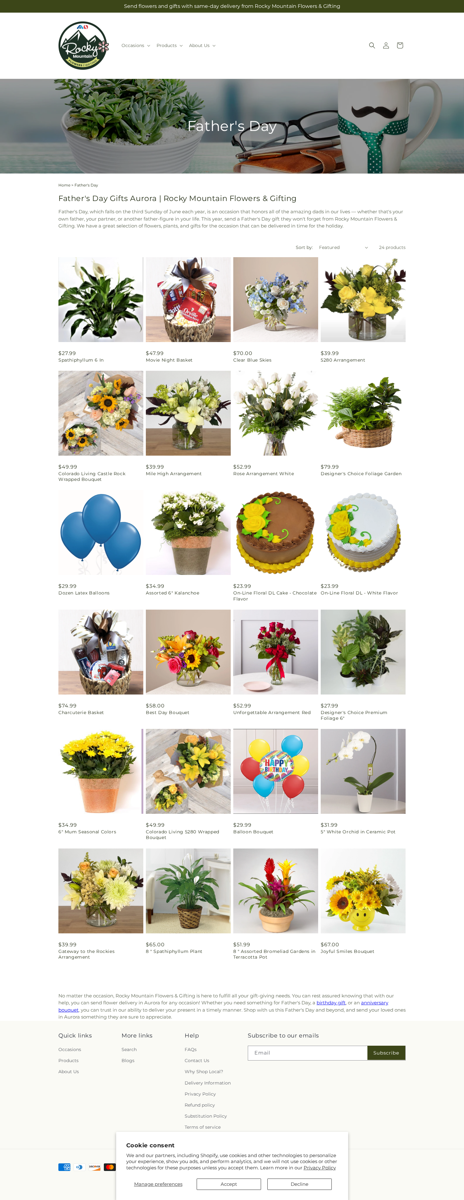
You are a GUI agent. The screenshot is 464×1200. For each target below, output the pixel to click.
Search (129, 1050)
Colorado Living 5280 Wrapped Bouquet (182, 834)
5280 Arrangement (343, 360)
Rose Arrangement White (263, 473)
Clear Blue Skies (252, 360)
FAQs (191, 1050)
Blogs (128, 1061)
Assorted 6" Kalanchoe (172, 593)
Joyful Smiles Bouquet (348, 951)
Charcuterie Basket (81, 712)
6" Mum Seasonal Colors (87, 832)
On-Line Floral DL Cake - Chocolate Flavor (275, 595)
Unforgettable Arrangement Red (272, 712)
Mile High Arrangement (174, 473)
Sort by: (304, 247)
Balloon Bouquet (253, 832)
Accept (229, 1184)
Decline (299, 1184)
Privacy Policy (320, 1168)
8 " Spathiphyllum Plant (174, 951)
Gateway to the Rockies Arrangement (86, 954)
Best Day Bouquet (168, 712)
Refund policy (200, 1105)
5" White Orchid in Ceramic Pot (358, 832)
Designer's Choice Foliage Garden (361, 473)
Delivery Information (208, 1083)
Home (64, 185)
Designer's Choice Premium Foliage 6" (354, 715)
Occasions (69, 1050)
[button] (135, 45)
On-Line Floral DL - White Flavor (359, 593)
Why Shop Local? (204, 1072)
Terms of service (203, 1127)
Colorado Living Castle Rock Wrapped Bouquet (91, 476)
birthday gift (331, 1003)
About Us (68, 1072)
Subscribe (386, 1053)
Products (68, 1061)
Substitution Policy (206, 1116)
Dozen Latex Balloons (84, 593)
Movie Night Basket (169, 360)
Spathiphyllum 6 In (81, 360)
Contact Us (197, 1061)
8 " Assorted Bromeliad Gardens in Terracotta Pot (274, 954)
